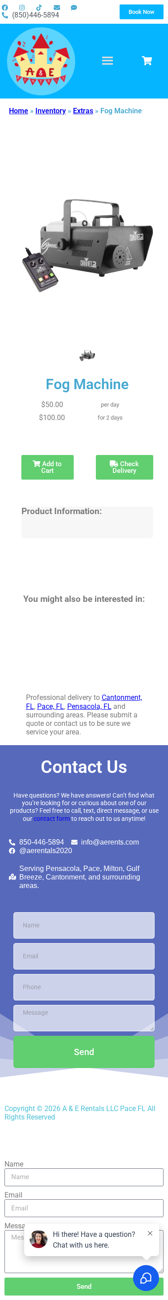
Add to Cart (51, 467)
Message (18, 1226)
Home (18, 111)
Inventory (50, 111)
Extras (83, 111)
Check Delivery (125, 467)
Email (13, 1195)
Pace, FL (50, 706)
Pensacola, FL (89, 706)
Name (13, 1164)
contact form (52, 819)
